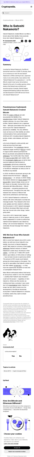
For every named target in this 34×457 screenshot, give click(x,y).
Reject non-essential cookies (17, 451)
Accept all (17, 448)
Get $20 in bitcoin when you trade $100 (16, 2)
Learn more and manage (11, 443)
